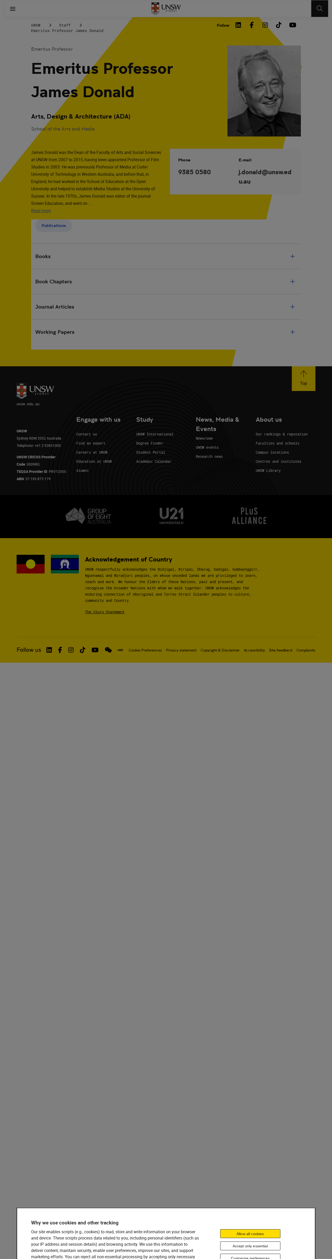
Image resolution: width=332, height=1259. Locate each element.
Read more (41, 210)
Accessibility (254, 650)
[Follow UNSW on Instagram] (71, 650)
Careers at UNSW (91, 452)
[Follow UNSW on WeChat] (108, 650)
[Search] (319, 8)
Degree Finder (149, 443)
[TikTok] (278, 25)
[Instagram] (265, 25)
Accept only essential (250, 1246)
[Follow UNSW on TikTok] (82, 650)
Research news (209, 456)
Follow (223, 25)
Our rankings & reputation (282, 434)
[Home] (166, 8)
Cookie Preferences (145, 650)
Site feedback (280, 650)
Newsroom (204, 438)
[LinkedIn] (238, 25)
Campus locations (272, 452)
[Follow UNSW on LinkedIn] (49, 650)
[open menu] (12, 8)
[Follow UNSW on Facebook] (60, 650)
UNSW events (207, 447)
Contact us (86, 434)
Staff (65, 25)
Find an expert (90, 443)
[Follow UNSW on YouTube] (95, 650)
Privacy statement (181, 650)
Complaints (305, 650)
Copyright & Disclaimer (220, 650)
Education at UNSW (94, 461)
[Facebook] (251, 25)
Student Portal (150, 452)
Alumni (82, 470)
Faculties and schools (277, 443)
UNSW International (155, 434)
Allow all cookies (250, 1233)
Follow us (29, 650)
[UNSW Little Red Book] (120, 650)
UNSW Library (268, 470)
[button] (303, 378)
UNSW (35, 25)
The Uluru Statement (105, 611)
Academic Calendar (153, 461)
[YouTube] (292, 25)
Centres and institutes (278, 461)
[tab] (53, 225)
